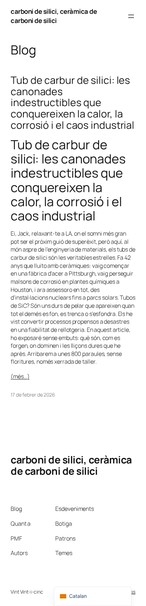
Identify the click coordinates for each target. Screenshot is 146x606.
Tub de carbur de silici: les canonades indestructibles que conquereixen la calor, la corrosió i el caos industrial (72, 103)
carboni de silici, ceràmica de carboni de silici (54, 16)
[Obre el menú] (131, 16)
